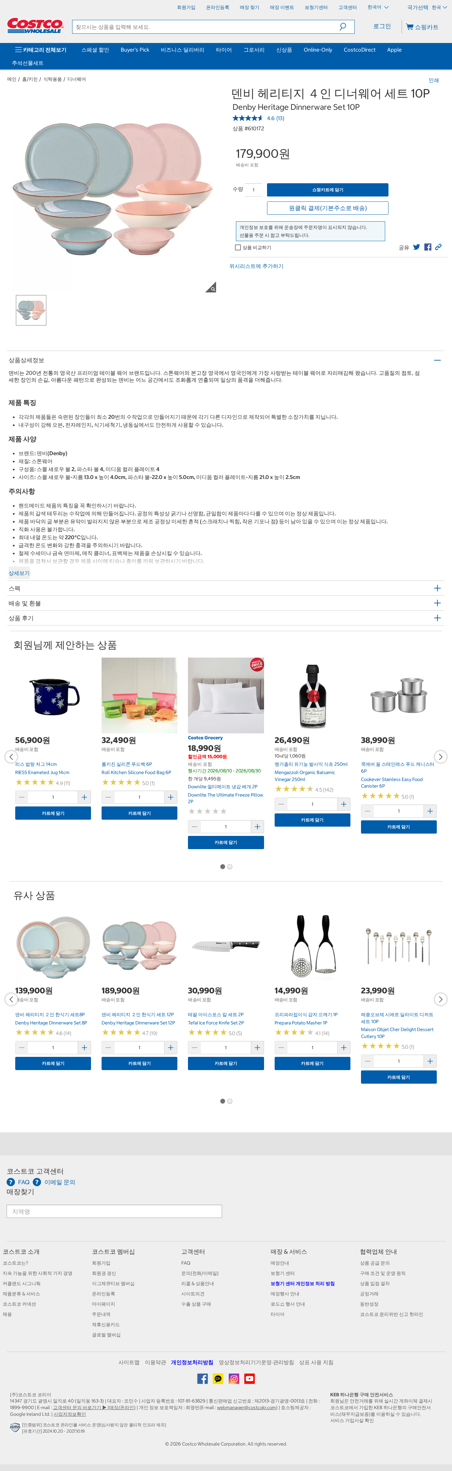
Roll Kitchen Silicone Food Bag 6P (136, 772)
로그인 (382, 26)
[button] (346, 26)
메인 (12, 79)
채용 (7, 1314)
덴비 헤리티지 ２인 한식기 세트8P (50, 1014)
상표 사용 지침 (316, 1362)
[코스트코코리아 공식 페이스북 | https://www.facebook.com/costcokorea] (203, 1381)
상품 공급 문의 (375, 1263)
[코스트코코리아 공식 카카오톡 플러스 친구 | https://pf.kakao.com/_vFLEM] (218, 1381)
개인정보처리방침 (192, 1362)
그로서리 (254, 49)
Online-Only (318, 49)
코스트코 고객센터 (35, 1171)
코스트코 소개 (21, 1251)
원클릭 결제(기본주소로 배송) (328, 208)
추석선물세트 (28, 63)
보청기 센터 (283, 1273)
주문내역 (101, 1314)
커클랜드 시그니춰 (22, 1283)
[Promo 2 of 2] (229, 867)
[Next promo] (440, 757)
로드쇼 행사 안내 (288, 1304)
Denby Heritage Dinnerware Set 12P (138, 1023)
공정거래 (369, 1294)
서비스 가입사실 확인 (352, 1420)
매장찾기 (20, 1191)
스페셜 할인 (95, 49)
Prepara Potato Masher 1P (301, 1023)
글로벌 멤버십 (106, 1335)
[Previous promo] (11, 757)
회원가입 (101, 1263)
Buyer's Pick (135, 49)
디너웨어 (77, 79)
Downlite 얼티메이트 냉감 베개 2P (222, 787)
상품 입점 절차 (375, 1283)
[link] (417, 247)
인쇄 (434, 80)
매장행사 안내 (285, 1294)
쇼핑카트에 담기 (327, 190)
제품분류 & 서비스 (21, 1294)
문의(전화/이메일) (200, 1273)
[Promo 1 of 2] (222, 867)
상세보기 (19, 573)
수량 (238, 189)
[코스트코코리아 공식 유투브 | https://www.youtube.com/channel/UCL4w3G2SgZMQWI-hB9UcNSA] (249, 1381)
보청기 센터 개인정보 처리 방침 (303, 1283)
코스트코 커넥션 (19, 1304)
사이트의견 (192, 1294)
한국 (436, 7)
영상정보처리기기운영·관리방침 (256, 1362)
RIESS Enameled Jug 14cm (42, 772)
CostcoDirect (360, 49)
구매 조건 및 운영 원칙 (383, 1273)
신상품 (284, 49)
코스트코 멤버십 (113, 1251)
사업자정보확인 (70, 1414)
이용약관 (155, 1362)
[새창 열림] (16, 1429)
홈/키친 (30, 79)
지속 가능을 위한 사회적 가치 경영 (37, 1273)
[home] (35, 25)
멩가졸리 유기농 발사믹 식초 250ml (311, 764)
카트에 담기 (53, 813)
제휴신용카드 (106, 1324)
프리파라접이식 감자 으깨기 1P (306, 1014)
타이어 (224, 49)
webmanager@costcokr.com (246, 1407)
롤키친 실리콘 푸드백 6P (127, 764)
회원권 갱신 (104, 1273)
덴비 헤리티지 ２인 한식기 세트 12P (138, 1014)
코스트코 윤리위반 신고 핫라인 (391, 1314)
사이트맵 (129, 1362)
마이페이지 (103, 1304)
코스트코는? (15, 1263)
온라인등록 (103, 1294)
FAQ (185, 1263)
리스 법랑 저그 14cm (36, 764)
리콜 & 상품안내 (197, 1283)
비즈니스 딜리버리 (182, 49)
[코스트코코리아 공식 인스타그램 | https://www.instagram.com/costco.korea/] (234, 1381)
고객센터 (193, 1251)
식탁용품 (52, 79)
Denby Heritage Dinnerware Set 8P (51, 1023)
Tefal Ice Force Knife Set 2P (216, 1023)
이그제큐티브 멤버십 (113, 1283)
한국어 (375, 7)
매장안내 (280, 1263)
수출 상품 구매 (196, 1304)
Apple (394, 49)
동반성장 (369, 1304)
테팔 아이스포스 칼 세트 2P (216, 1014)
